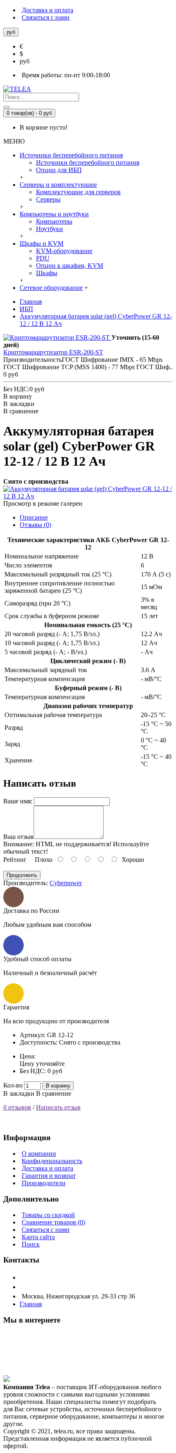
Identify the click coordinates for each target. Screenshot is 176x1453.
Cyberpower (66, 882)
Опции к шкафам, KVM (69, 265)
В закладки (18, 1093)
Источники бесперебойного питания (87, 162)
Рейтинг (15, 859)
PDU (43, 258)
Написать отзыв (58, 1107)
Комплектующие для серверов (78, 191)
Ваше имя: (17, 801)
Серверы (48, 199)
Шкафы (46, 272)
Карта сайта (38, 1236)
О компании (39, 1153)
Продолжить (22, 875)
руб (24, 61)
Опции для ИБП (59, 169)
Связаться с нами (46, 1229)
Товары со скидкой (48, 1214)
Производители (43, 1182)
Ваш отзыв (18, 836)
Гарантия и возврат (49, 1175)
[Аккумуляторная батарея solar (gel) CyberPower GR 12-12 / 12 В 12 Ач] (88, 496)
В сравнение (53, 1093)
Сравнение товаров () (53, 1222)
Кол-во (13, 1085)
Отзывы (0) (35, 524)
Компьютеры (54, 221)
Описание (34, 517)
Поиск (31, 1244)
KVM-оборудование (64, 250)
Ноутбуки (49, 228)
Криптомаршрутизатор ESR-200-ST (53, 352)
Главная (31, 1304)
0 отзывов (17, 1107)
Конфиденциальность (52, 1160)
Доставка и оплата (47, 1168)
